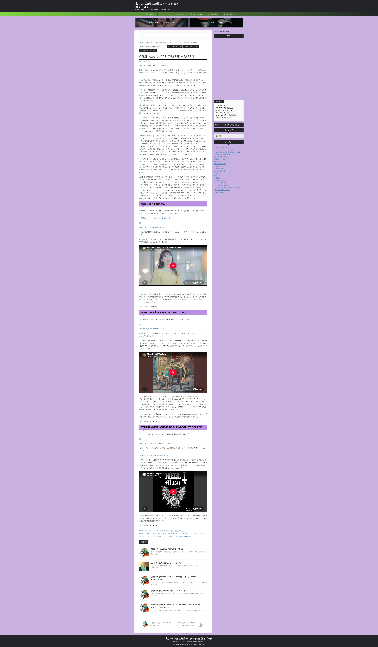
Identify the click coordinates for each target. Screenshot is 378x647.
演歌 (189, 536)
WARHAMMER (172, 533)
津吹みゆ (185, 536)
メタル (175, 536)
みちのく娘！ (181, 533)
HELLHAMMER (162, 533)
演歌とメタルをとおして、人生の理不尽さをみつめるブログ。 (189, 641)
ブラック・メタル (167, 536)
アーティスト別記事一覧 (228, 14)
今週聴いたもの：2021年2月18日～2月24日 (155, 218)
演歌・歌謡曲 (149, 14)
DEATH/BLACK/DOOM (148, 531)
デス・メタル (157, 536)
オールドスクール (191, 533)
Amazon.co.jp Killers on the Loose (151, 329)
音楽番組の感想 (212, 14)
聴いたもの (182, 531)
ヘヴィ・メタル (165, 14)
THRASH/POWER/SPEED (162, 531)
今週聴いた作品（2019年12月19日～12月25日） (168, 591)
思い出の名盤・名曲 (197, 14)
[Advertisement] (229, 69)
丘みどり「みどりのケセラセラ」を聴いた (166, 563)
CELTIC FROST (145, 533)
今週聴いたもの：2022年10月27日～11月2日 (167, 549)
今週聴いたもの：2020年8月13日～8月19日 (154, 455)
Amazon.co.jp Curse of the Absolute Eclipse (155, 443)
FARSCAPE (154, 533)
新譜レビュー (181, 14)
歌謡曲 (180, 536)
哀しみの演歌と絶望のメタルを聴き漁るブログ (189, 638)
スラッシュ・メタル (147, 536)
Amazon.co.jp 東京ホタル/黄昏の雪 (151, 227)
